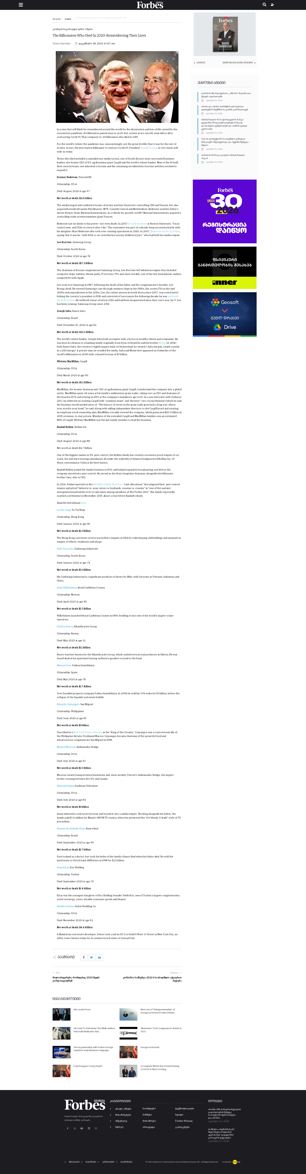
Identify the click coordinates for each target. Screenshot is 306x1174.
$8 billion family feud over (108, 484)
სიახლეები (149, 1108)
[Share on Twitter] (91, 957)
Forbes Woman (184, 1121)
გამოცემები (182, 1127)
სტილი (179, 1115)
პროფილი (149, 1127)
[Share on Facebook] (83, 957)
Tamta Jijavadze (62, 43)
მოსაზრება (149, 1121)
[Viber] (96, 1128)
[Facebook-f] (68, 1128)
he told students (137, 224)
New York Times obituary (87, 732)
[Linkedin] (89, 1128)
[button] (21, 5)
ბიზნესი (147, 1115)
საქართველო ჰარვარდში (88, 1066)
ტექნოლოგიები (184, 1108)
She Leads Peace (82, 1009)
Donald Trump (149, 148)
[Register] (273, 5)
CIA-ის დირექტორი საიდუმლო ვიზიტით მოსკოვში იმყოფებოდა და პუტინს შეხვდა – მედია (225, 142)
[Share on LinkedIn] (99, 957)
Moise (162, 343)
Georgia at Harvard (150, 1047)
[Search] (264, 5)
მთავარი (57, 19)
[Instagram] (75, 1128)
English (68, 19)
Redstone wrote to (165, 231)
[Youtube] (82, 1128)
